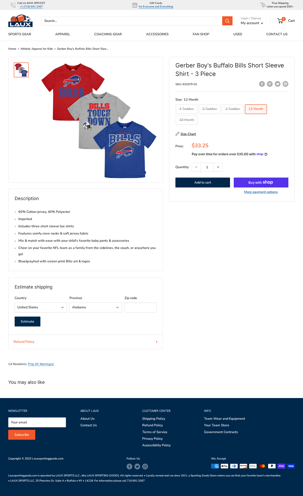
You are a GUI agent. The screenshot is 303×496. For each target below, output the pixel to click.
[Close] (199, 208)
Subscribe (151, 274)
